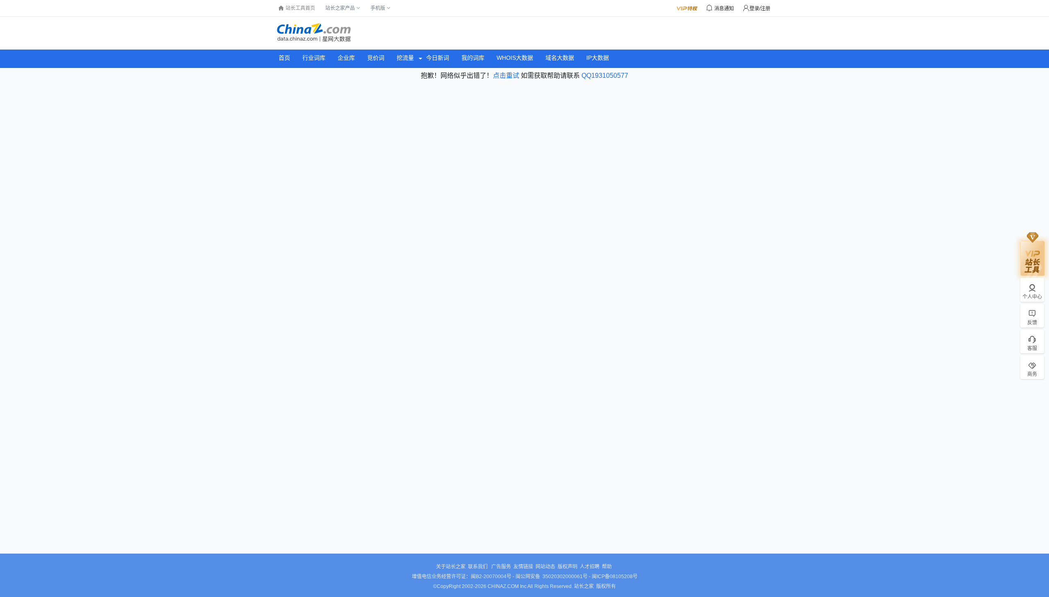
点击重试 (506, 75)
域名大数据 (559, 57)
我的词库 (472, 57)
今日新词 (437, 57)
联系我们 (478, 567)
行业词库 (313, 57)
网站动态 (545, 567)
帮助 (607, 567)
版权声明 (567, 567)
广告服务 (501, 567)
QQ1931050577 (604, 75)
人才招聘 (589, 567)
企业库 (346, 57)
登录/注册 (759, 8)
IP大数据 (597, 57)
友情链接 (523, 567)
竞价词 (375, 57)
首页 (284, 57)
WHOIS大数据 (515, 57)
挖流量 (405, 57)
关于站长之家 (450, 567)
